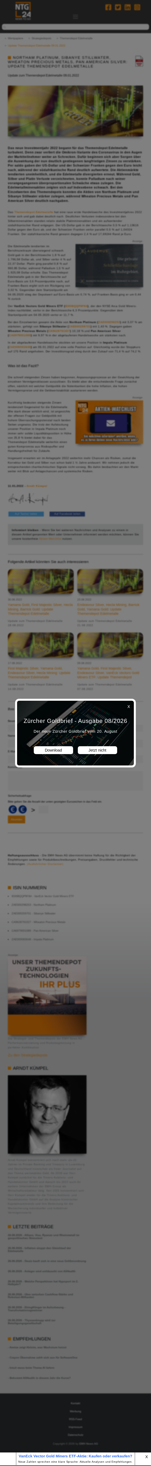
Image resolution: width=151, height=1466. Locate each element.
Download (53, 750)
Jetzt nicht (97, 750)
